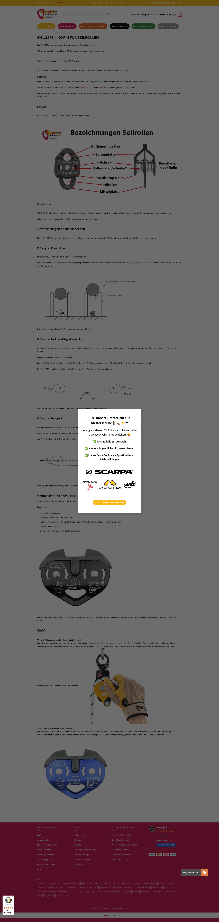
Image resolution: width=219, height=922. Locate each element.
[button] (204, 872)
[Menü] (12, 897)
